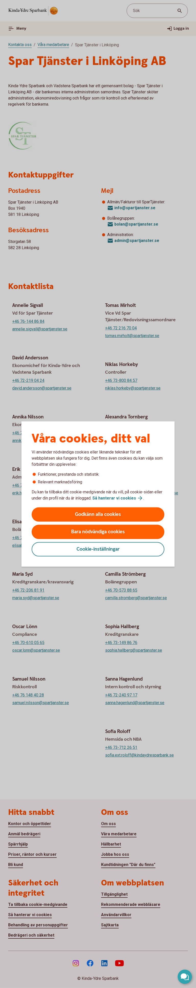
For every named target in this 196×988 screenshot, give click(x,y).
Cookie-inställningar (98, 549)
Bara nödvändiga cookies (98, 532)
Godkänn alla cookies (98, 514)
